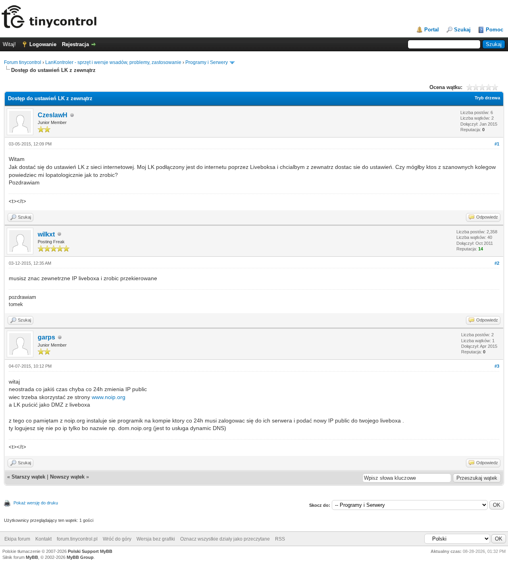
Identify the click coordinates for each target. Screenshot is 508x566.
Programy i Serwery (206, 62)
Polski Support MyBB (90, 551)
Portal (431, 30)
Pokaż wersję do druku (35, 502)
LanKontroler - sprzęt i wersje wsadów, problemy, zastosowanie (113, 62)
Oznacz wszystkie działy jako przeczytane (225, 539)
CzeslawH (52, 115)
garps (46, 337)
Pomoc (494, 30)
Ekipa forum (17, 539)
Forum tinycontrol (22, 62)
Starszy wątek (28, 477)
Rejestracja (75, 44)
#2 (497, 263)
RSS (280, 539)
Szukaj (462, 30)
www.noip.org (108, 397)
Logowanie (42, 44)
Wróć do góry (117, 539)
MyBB (32, 557)
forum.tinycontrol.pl (77, 539)
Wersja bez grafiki (156, 539)
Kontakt (43, 539)
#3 (497, 366)
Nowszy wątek (67, 477)
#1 (497, 144)
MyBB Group (80, 557)
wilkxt (46, 234)
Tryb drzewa (487, 97)
